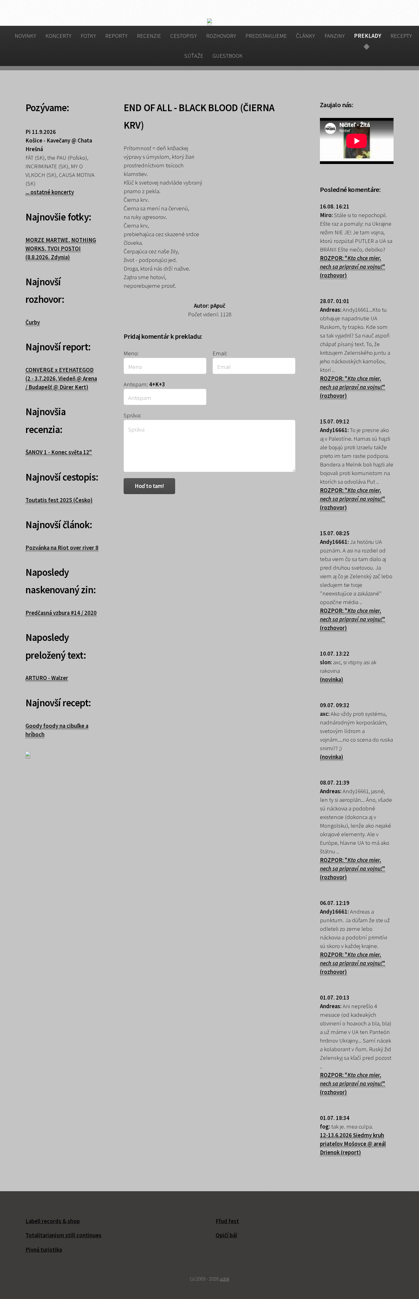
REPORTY (116, 35)
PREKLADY (367, 35)
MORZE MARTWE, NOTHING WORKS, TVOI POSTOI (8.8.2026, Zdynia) (60, 248)
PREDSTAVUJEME (266, 35)
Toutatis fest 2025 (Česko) (59, 500)
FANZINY (335, 35)
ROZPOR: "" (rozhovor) (352, 267)
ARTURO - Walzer (46, 677)
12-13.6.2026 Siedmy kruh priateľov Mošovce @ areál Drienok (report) (353, 1144)
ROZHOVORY (221, 35)
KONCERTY (58, 35)
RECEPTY (401, 35)
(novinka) (331, 679)
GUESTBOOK (228, 55)
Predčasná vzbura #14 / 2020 (61, 612)
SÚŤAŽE (193, 55)
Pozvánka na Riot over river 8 (61, 547)
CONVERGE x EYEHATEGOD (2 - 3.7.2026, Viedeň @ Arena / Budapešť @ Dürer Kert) (61, 378)
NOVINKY (25, 35)
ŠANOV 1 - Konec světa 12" (58, 452)
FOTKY (88, 35)
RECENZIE (149, 35)
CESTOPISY (183, 35)
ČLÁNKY (305, 35)
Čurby (32, 322)
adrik (224, 1278)
